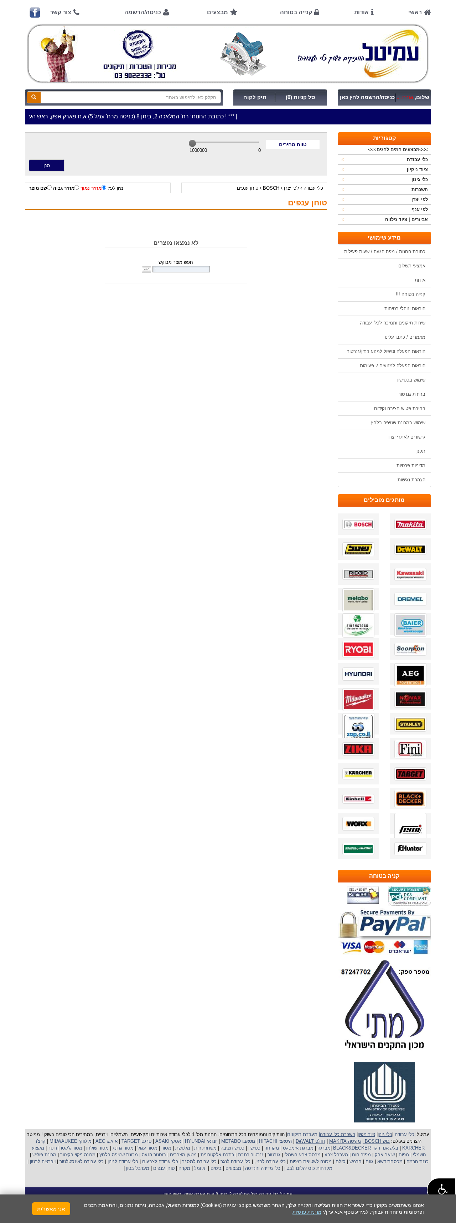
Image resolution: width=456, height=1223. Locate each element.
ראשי (415, 12)
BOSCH (271, 188)
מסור (166, 1148)
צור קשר (60, 12)
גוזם (369, 1161)
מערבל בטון (137, 1168)
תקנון (420, 451)
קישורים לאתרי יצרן (406, 437)
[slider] (192, 143)
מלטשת (182, 1148)
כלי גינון (419, 179)
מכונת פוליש (43, 1154)
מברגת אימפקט (297, 1148)
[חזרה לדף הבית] (228, 53)
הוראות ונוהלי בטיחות (404, 308)
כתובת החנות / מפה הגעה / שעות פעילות (384, 251)
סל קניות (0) (300, 97)
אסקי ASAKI (167, 1141)
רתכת (228, 1154)
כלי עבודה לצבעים (160, 1161)
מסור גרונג (122, 1148)
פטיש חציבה (231, 1148)
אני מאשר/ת (51, 1208)
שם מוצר (38, 188)
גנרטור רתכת (250, 1154)
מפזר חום (361, 1154)
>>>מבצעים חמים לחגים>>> (398, 149)
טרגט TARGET (135, 1141)
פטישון (254, 1148)
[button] (441, 1190)
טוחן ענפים (247, 188)
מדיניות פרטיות (411, 465)
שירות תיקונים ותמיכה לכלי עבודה (392, 323)
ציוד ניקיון (417, 169)
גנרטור (273, 1154)
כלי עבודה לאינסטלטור (81, 1161)
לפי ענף (419, 209)
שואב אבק (384, 1154)
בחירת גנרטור (411, 394)
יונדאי (212, 1141)
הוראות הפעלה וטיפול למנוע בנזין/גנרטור (386, 351)
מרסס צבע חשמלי (302, 1154)
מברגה (324, 1148)
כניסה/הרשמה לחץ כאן (367, 97)
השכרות (419, 189)
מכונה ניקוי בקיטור (77, 1154)
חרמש (355, 1161)
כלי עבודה (313, 188)
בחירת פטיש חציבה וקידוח (399, 408)
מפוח (404, 1154)
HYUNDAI (194, 1141)
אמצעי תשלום (411, 265)
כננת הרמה (417, 1161)
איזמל (199, 1168)
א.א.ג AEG (106, 1141)
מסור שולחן (97, 1148)
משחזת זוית (205, 1148)
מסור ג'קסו (70, 1148)
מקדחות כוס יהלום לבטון (307, 1168)
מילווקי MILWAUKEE (70, 1141)
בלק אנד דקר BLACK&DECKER (365, 1148)
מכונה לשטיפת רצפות (310, 1161)
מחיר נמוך (91, 188)
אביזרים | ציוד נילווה (406, 219)
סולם (340, 1161)
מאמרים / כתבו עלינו (405, 337)
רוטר (52, 1148)
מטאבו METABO (237, 1141)
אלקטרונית (211, 1154)
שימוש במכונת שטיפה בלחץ (398, 422)
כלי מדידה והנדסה (262, 1168)
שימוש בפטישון (411, 380)
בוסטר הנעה (153, 1154)
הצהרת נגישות (411, 479)
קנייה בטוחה (296, 12)
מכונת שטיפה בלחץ (118, 1154)
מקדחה (271, 1148)
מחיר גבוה (63, 188)
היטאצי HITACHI (275, 1141)
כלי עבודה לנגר (235, 1161)
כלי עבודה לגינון (122, 1161)
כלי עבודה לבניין (269, 1161)
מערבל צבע (335, 1154)
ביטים (216, 1168)
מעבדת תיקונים (302, 1134)
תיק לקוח (254, 97)
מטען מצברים (183, 1154)
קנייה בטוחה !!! (410, 294)
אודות (361, 12)
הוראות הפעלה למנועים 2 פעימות (392, 365)
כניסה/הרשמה (142, 12)
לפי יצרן (291, 188)
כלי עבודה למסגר (199, 1161)
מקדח (184, 1168)
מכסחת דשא (389, 1161)
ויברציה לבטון (42, 1161)
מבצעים (217, 12)
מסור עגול (146, 1148)
